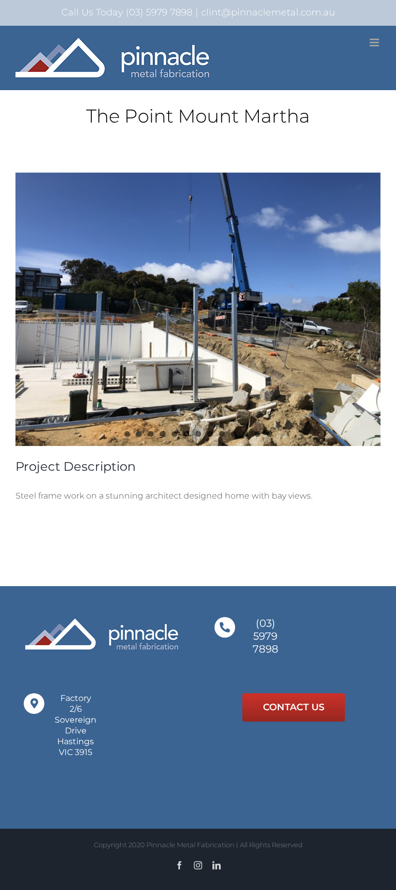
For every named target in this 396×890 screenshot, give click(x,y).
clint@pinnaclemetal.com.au (268, 12)
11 (246, 434)
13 (269, 434)
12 (257, 434)
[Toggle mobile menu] (375, 42)
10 (234, 434)
